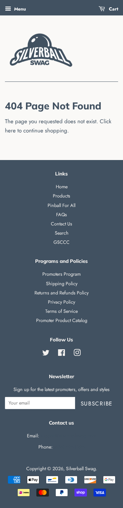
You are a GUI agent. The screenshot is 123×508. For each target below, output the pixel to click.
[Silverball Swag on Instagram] (77, 354)
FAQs (61, 214)
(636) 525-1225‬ (69, 447)
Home (62, 186)
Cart (113, 9)
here (10, 130)
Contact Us (61, 223)
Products (61, 196)
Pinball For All (61, 205)
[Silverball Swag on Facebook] (61, 354)
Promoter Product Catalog (61, 320)
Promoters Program (61, 274)
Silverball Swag (81, 468)
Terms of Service (61, 311)
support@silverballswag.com (68, 435)
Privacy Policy (61, 302)
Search (62, 233)
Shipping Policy (61, 283)
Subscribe (97, 403)
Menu (19, 9)
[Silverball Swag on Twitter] (46, 354)
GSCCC (61, 242)
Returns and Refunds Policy (61, 292)
